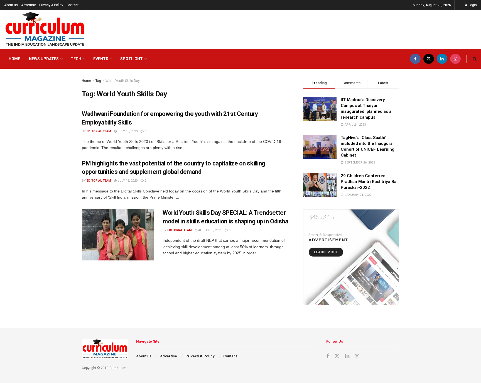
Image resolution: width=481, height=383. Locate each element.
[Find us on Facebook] (415, 59)
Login (472, 5)
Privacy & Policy (51, 5)
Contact (73, 5)
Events (100, 59)
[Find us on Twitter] (428, 59)
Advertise (28, 5)
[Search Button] (475, 59)
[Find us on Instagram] (455, 59)
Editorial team (99, 131)
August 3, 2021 (209, 230)
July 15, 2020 (127, 131)
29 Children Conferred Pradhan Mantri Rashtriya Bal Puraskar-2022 (369, 181)
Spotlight (131, 59)
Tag (98, 81)
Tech (76, 59)
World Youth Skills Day (122, 81)
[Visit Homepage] (45, 29)
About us (11, 5)
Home (14, 59)
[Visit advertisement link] (351, 257)
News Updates (44, 59)
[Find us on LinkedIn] (442, 59)
